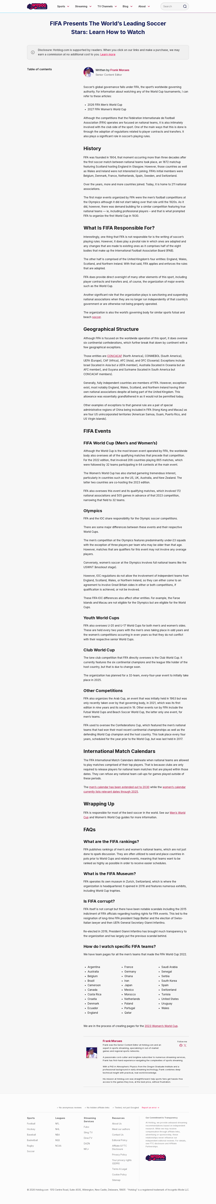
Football (31, 1123)
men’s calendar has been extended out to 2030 (119, 787)
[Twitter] (185, 1045)
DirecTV (88, 1138)
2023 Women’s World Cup (161, 1026)
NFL (57, 1123)
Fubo (86, 1127)
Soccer (31, 1151)
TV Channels (105, 6)
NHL (57, 1129)
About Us (117, 1123)
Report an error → (150, 1107)
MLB (57, 1140)
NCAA (58, 1145)
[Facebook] (181, 1045)
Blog (125, 6)
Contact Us (117, 1134)
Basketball (32, 1140)
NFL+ (86, 1149)
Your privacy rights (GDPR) (122, 1162)
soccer (96, 317)
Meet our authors (121, 1129)
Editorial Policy (119, 1140)
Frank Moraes (119, 70)
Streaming (81, 6)
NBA (57, 1134)
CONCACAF (114, 356)
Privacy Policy (119, 1154)
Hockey (31, 1129)
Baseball (31, 1134)
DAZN (87, 1143)
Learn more (107, 54)
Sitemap (116, 1180)
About (142, 6)
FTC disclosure (157, 1143)
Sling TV (88, 1132)
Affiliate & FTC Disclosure (119, 1147)
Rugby (30, 1145)
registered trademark (153, 1189)
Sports (61, 6)
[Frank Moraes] (92, 1052)
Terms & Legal (119, 1169)
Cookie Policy (119, 1174)
